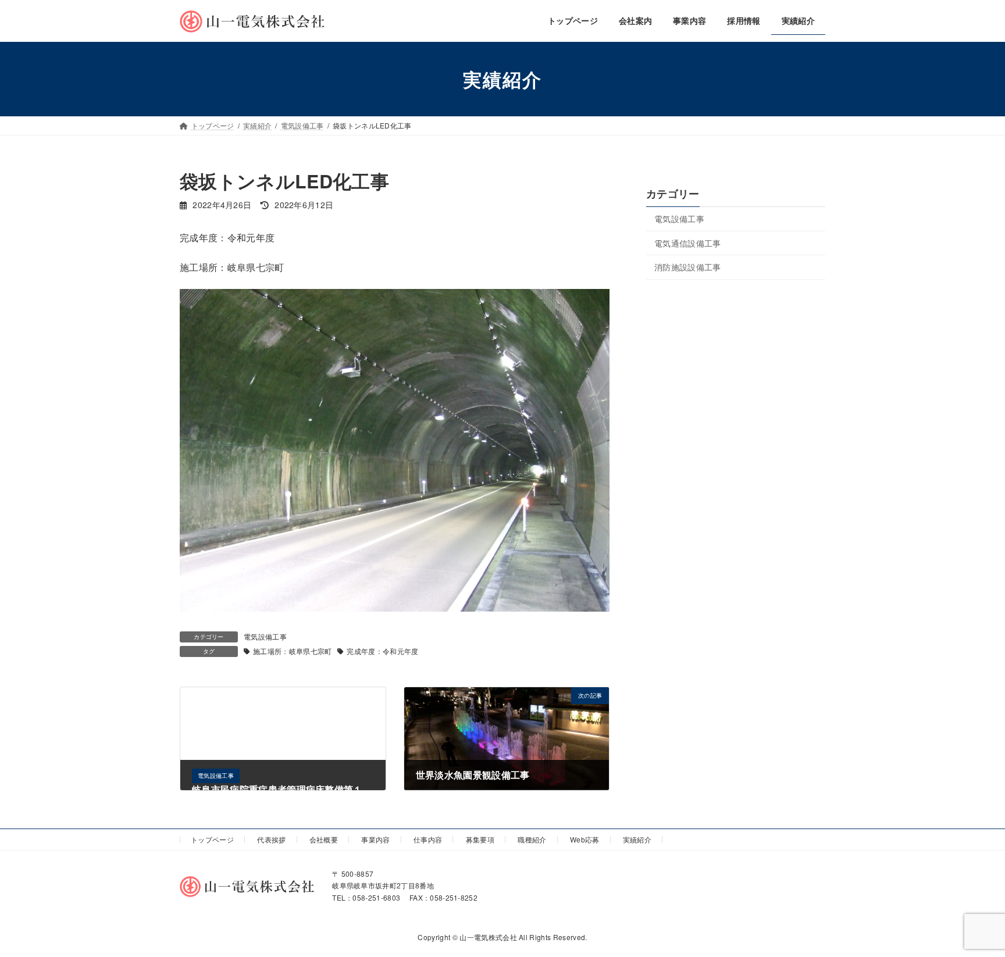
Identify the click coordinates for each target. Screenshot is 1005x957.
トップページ (212, 839)
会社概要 (323, 839)
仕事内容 (428, 839)
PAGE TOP (971, 917)
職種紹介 (532, 839)
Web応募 (585, 839)
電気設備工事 (265, 636)
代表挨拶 (271, 839)
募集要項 (480, 839)
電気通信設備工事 (687, 243)
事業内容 (375, 839)
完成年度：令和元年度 (382, 651)
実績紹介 (637, 839)
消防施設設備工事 (687, 267)
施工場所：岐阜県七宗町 (292, 651)
